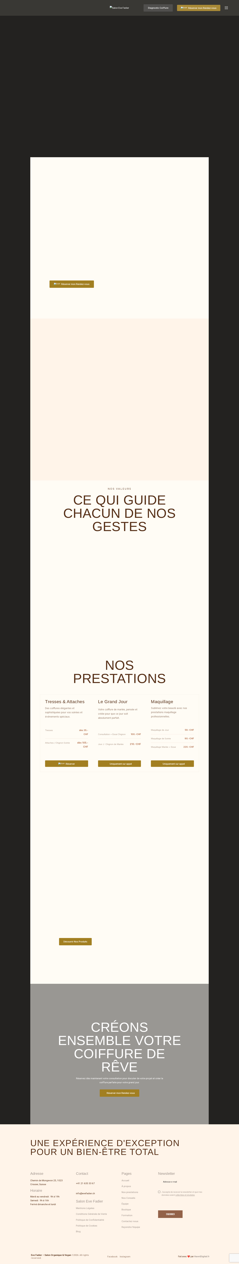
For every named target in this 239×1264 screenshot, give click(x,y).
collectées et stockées (185, 1195)
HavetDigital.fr (202, 1256)
